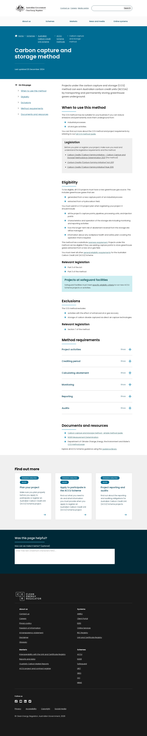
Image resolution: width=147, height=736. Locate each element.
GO (78, 678)
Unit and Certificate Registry (89, 637)
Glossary (23, 642)
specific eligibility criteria (103, 285)
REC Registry (82, 632)
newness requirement (98, 242)
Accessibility (31, 708)
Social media (60, 708)
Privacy (18, 708)
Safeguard (82, 663)
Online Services (84, 628)
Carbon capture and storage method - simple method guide (95, 433)
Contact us (64, 8)
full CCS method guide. (86, 134)
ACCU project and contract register (35, 668)
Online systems (120, 21)
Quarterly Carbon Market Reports (34, 663)
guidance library (109, 449)
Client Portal (82, 618)
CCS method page (76, 444)
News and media (97, 21)
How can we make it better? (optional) (32, 546)
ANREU (80, 614)
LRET (79, 668)
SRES (79, 673)
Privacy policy (25, 623)
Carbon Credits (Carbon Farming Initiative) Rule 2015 (90, 167)
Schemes (50, 21)
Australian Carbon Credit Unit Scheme (44, 39)
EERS (79, 623)
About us (26, 21)
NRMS (79, 682)
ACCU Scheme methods (61, 39)
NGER (79, 659)
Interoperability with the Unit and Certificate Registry (42, 654)
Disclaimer (23, 637)
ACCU (79, 654)
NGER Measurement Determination (83, 437)
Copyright (45, 708)
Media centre (83, 8)
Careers (73, 8)
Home (21, 36)
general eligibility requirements (97, 252)
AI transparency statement (31, 632)
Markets (73, 21)
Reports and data (27, 659)
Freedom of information (30, 628)
